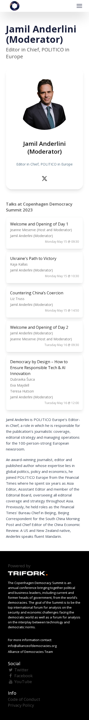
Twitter (21, 670)
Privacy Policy (21, 705)
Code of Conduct (24, 699)
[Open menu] (79, 6)
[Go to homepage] (14, 6)
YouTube (23, 681)
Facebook (23, 675)
